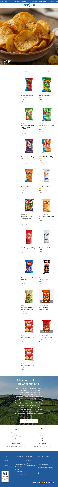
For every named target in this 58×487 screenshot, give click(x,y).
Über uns (29, 420)
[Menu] (5, 5)
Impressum (29, 463)
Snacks (6, 465)
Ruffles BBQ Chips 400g (46, 157)
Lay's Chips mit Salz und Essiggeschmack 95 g (28, 308)
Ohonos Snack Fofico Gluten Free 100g (27, 217)
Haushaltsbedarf (8, 468)
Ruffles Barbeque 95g (27, 186)
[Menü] (8, 472)
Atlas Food (10, 481)
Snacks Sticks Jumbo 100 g (46, 216)
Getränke (6, 460)
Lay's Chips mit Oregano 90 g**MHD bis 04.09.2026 (28, 127)
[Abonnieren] (53, 461)
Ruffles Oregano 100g (45, 95)
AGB (16, 461)
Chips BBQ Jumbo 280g (45, 186)
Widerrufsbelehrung (21, 464)
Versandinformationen (21, 474)
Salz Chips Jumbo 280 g (28, 248)
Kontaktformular (31, 465)
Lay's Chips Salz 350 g (27, 365)
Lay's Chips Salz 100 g (27, 337)
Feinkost (6, 463)
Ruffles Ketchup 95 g (27, 95)
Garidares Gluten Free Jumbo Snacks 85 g (45, 308)
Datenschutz (18, 466)
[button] (46, 5)
